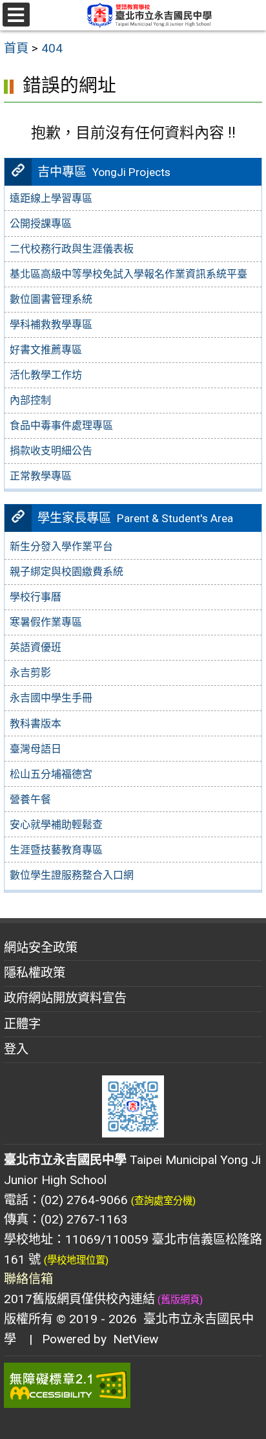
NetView (135, 1339)
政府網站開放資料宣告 (65, 998)
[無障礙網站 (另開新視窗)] (133, 1385)
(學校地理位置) (76, 1260)
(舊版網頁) (179, 1300)
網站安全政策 (40, 947)
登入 (16, 1049)
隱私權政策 (34, 972)
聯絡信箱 (28, 1278)
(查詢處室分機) (163, 1201)
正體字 (22, 1023)
